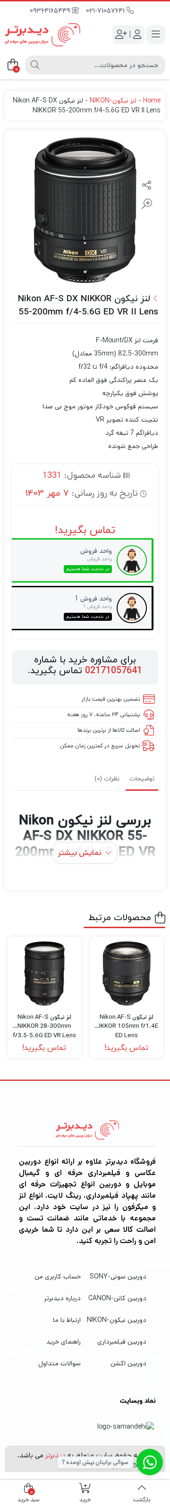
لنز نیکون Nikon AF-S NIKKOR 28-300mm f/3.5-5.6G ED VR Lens (44, 1022)
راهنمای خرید (63, 1341)
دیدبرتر (55, 1455)
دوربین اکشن (128, 1363)
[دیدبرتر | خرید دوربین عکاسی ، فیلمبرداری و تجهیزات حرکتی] (42, 34)
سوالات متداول (59, 1363)
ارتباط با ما (67, 1320)
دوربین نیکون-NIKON (116, 1320)
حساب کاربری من (57, 1276)
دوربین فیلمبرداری (121, 1341)
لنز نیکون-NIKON (113, 100)
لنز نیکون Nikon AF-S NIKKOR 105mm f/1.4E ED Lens (126, 1022)
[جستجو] (35, 65)
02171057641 (113, 670)
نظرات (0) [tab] (106, 779)
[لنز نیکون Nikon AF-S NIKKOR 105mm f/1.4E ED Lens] (126, 973)
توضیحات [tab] (141, 779)
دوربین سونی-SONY (118, 1276)
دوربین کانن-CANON (117, 1298)
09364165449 (51, 11)
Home (152, 100)
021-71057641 (106, 11)
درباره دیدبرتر (62, 1298)
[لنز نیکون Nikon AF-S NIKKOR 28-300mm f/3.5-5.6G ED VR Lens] (44, 973)
